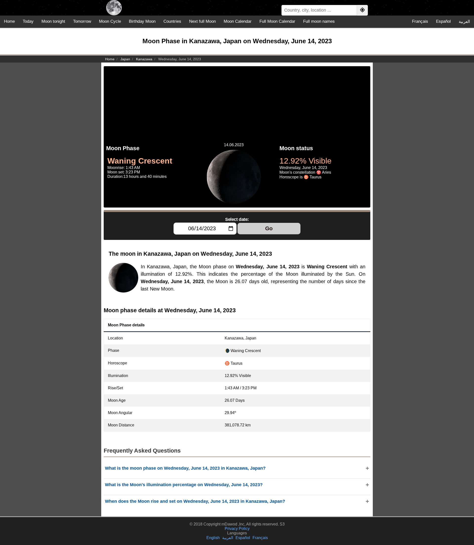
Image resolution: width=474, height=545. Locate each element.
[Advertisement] (237, 100)
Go (269, 228)
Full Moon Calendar (277, 21)
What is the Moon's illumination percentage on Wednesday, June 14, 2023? (184, 484)
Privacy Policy (237, 528)
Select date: (237, 219)
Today (28, 21)
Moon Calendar (238, 21)
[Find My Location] (362, 10)
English (213, 538)
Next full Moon (202, 21)
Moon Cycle (110, 21)
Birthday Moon (142, 21)
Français (420, 21)
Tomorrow (82, 21)
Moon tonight (53, 21)
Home (9, 21)
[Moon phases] (114, 8)
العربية (464, 21)
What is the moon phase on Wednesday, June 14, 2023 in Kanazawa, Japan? (185, 468)
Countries (172, 21)
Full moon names (319, 21)
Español (443, 21)
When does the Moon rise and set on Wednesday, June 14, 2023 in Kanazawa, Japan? (195, 501)
